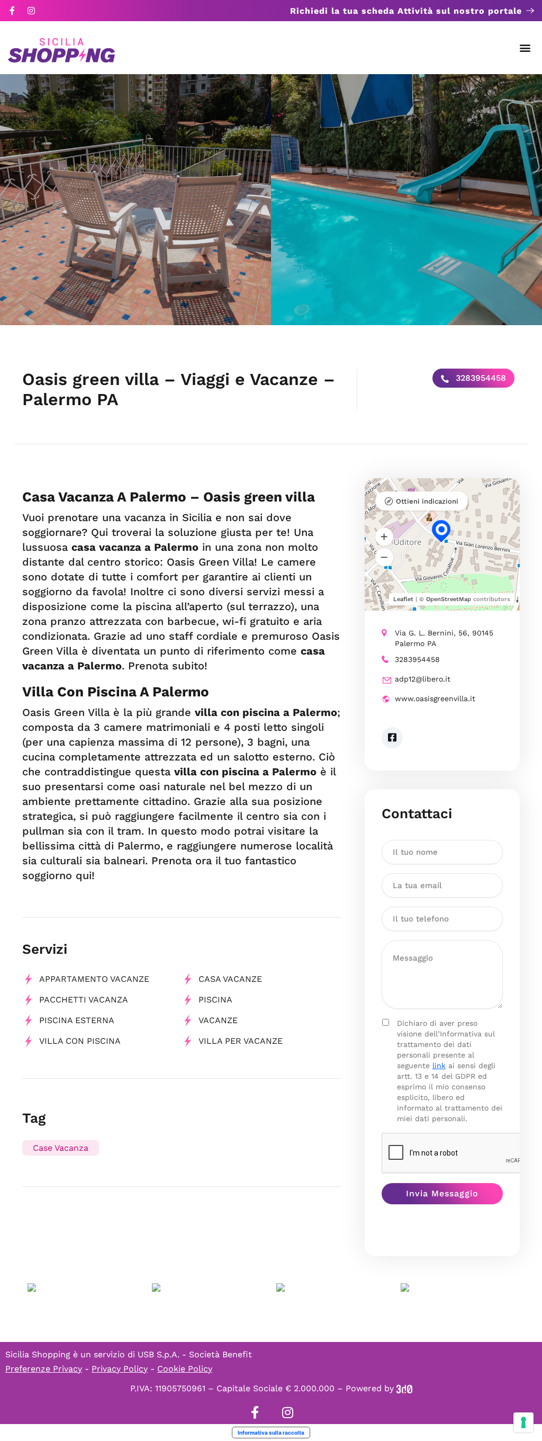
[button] (525, 48)
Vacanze (218, 1020)
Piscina (215, 1000)
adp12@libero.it (422, 679)
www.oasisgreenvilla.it (435, 698)
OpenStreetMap (448, 599)
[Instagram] (31, 10)
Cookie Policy (184, 1369)
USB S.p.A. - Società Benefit (195, 1354)
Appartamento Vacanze (94, 979)
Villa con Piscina (80, 1041)
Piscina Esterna (76, 1020)
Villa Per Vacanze (240, 1041)
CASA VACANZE (230, 979)
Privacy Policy (120, 1369)
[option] (135, 199)
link (439, 1065)
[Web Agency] (404, 1388)
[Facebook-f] (12, 10)
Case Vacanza (60, 1148)
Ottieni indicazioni (427, 501)
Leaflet (403, 599)
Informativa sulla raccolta (271, 1432)
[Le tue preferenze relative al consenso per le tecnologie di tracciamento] (523, 1422)
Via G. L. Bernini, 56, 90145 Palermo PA (444, 638)
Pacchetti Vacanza (83, 1000)
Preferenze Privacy (43, 1369)
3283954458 (479, 378)
